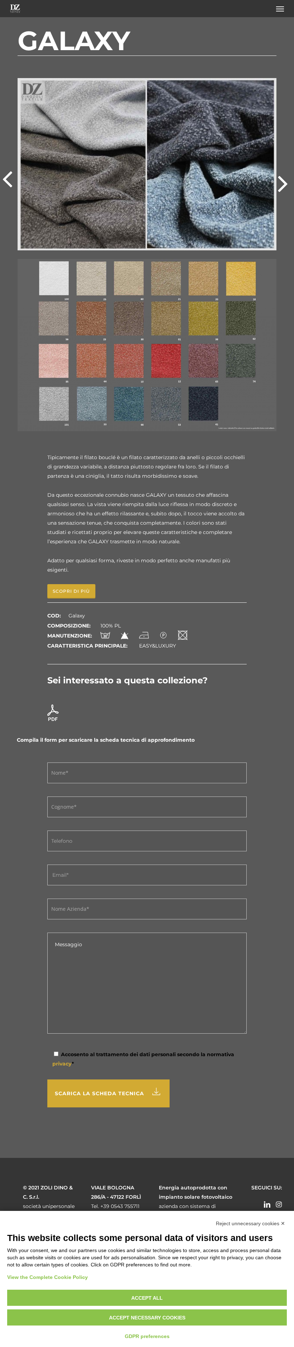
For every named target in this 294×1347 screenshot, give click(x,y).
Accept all (147, 1298)
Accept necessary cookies (147, 1317)
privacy (62, 1063)
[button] (280, 8)
